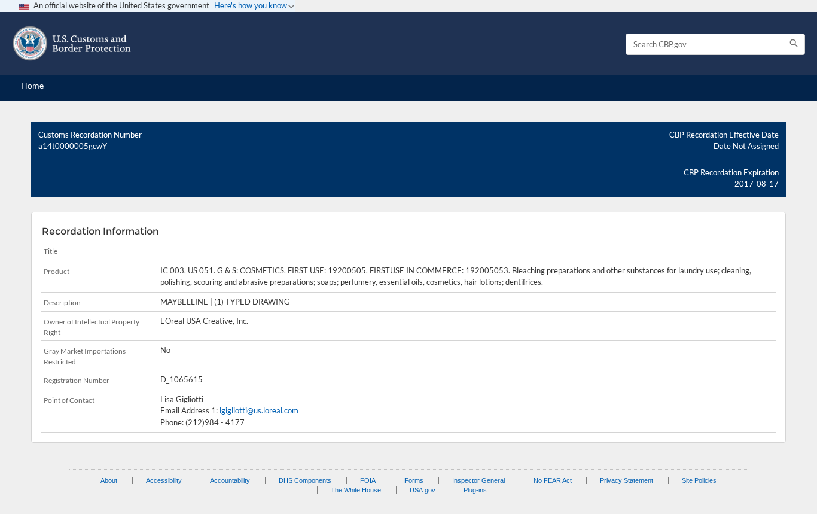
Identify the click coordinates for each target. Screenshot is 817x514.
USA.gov (422, 490)
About (108, 480)
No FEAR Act (553, 480)
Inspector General (478, 480)
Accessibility (164, 480)
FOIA (368, 480)
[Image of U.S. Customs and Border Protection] (72, 43)
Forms (413, 480)
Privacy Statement (626, 480)
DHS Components (305, 480)
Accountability (230, 480)
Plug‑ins (475, 490)
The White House (356, 490)
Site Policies (699, 480)
